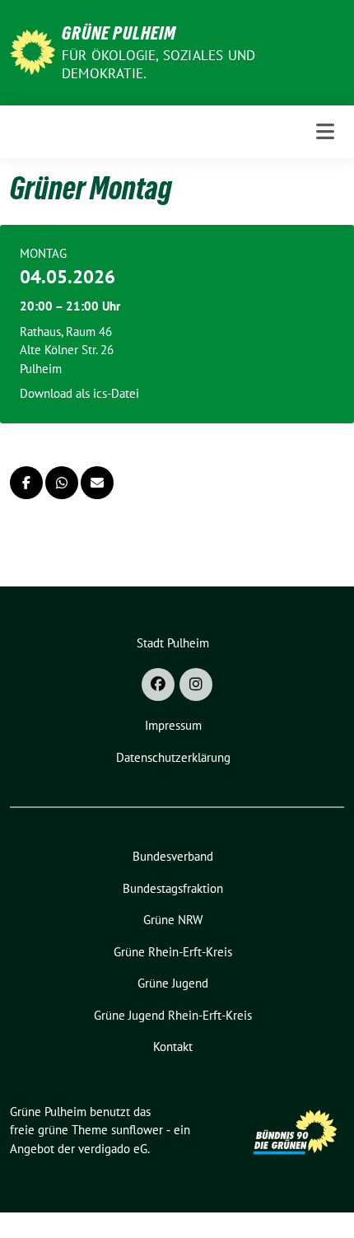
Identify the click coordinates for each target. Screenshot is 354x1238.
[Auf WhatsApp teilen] (61, 482)
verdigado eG (112, 1148)
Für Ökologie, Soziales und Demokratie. (158, 64)
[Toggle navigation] (325, 131)
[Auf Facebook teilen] (26, 482)
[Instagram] (195, 684)
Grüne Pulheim (119, 33)
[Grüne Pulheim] (32, 50)
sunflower (137, 1130)
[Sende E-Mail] (97, 482)
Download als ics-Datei (79, 393)
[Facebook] (158, 684)
